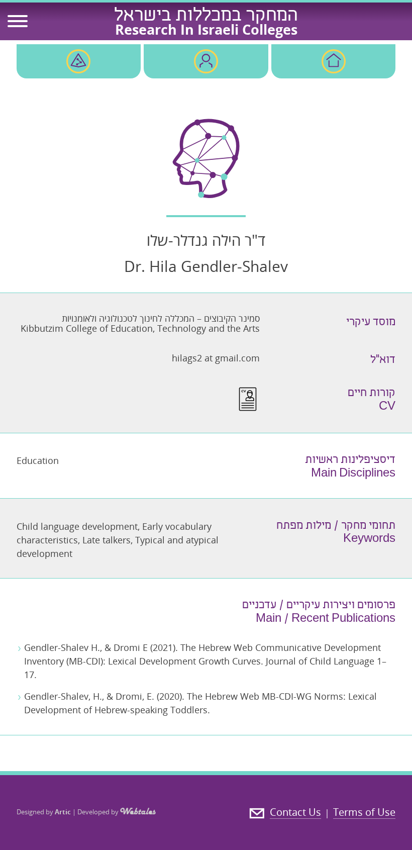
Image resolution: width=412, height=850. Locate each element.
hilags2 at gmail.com (216, 358)
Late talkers (106, 540)
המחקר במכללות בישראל (206, 16)
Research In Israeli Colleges (206, 29)
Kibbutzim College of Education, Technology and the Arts (140, 328)
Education (38, 460)
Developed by (98, 811)
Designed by (44, 811)
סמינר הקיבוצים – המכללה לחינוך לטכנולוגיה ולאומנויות (161, 318)
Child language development (77, 526)
